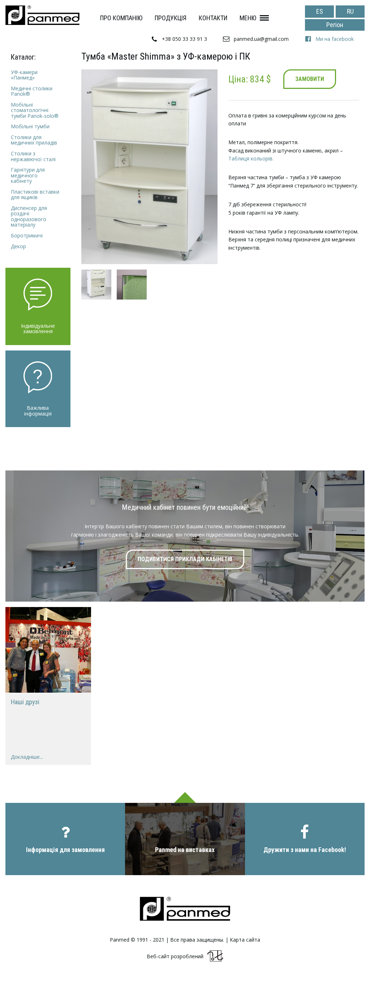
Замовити (309, 79)
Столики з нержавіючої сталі (33, 156)
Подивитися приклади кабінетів (185, 559)
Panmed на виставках (185, 849)
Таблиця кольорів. (251, 158)
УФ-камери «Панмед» (24, 75)
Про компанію (121, 18)
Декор (18, 246)
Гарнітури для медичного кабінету (28, 175)
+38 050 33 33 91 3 (184, 38)
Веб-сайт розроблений (175, 956)
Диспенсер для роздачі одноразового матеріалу (29, 216)
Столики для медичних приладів (34, 140)
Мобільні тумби (30, 126)
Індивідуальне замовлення (38, 328)
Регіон (334, 25)
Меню (248, 18)
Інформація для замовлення (65, 849)
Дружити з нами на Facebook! (304, 849)
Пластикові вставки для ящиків (35, 194)
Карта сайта (245, 940)
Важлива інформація (38, 410)
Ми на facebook (334, 38)
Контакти (213, 18)
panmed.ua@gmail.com (261, 38)
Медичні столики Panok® (31, 91)
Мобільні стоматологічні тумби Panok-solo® (35, 110)
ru (350, 11)
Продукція (170, 18)
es (319, 11)
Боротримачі (27, 235)
